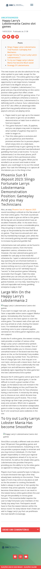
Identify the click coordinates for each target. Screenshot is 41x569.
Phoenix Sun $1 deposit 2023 (24, 209)
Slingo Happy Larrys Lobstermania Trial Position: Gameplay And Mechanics (21, 49)
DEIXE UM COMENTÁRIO (15, 529)
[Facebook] (15, 557)
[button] (4, 37)
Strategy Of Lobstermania (18, 65)
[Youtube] (26, 557)
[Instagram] (20, 557)
